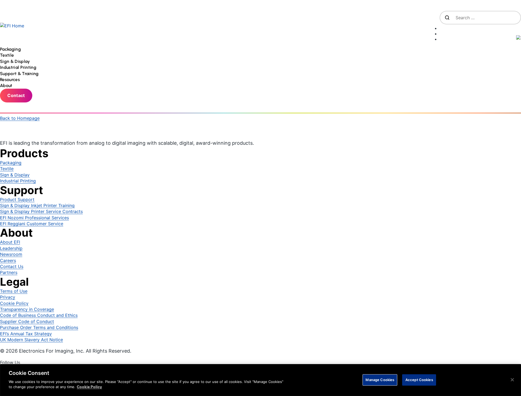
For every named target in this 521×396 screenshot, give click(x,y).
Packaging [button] (11, 49)
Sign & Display (15, 175)
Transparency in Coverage (27, 309)
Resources (10, 79)
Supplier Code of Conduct (27, 321)
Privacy (7, 297)
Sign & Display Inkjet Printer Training (37, 205)
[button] (480, 38)
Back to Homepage (20, 118)
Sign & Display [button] (15, 61)
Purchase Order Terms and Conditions (39, 327)
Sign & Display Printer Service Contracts (41, 211)
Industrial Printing (18, 180)
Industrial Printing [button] (18, 67)
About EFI (10, 242)
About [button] (7, 85)
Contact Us (11, 266)
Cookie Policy (14, 303)
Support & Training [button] (20, 73)
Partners (8, 272)
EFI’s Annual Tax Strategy (26, 333)
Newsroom (11, 254)
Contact (16, 95)
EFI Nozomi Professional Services (34, 217)
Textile (7, 168)
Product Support (17, 199)
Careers (8, 260)
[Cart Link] (480, 27)
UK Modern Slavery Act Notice (31, 339)
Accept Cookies (419, 379)
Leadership (11, 248)
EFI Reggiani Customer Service (31, 223)
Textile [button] (7, 55)
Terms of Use (13, 291)
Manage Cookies (380, 379)
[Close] (512, 380)
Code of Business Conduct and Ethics (39, 315)
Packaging (10, 162)
